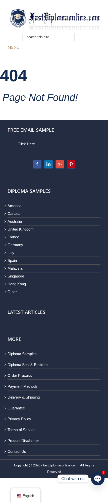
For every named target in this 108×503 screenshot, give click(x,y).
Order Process (20, 375)
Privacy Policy (19, 419)
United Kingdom (21, 229)
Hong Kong (17, 284)
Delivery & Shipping (24, 397)
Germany (15, 245)
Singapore (16, 276)
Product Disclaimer (23, 440)
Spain (12, 260)
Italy (11, 252)
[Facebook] (37, 164)
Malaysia (15, 268)
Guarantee (16, 408)
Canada (14, 213)
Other (12, 292)
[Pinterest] (71, 164)
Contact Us (17, 451)
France (13, 237)
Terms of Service (21, 430)
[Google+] (60, 164)
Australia (15, 221)
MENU (14, 47)
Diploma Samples (22, 354)
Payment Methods (23, 386)
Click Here (26, 144)
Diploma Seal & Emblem (28, 364)
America (14, 206)
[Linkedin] (48, 164)
